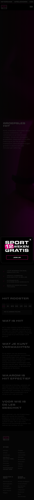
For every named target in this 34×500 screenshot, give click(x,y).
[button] (30, 240)
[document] (17, 250)
